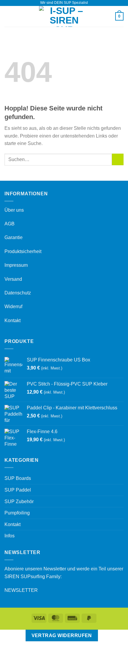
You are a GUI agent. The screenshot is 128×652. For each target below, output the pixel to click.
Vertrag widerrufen (62, 635)
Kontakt (12, 320)
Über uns (14, 210)
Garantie (13, 237)
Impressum (16, 265)
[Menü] (8, 16)
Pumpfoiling (17, 512)
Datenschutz (17, 292)
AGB (9, 223)
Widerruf (13, 306)
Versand (13, 279)
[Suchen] (108, 16)
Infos (9, 535)
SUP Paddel (17, 489)
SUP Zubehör (19, 501)
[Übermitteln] (118, 159)
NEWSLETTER (21, 590)
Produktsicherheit (22, 251)
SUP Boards (17, 478)
